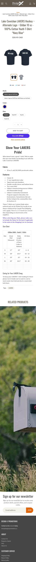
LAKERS (11, 288)
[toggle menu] (2, 3)
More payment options (18, 139)
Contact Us (4, 539)
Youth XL (6, 119)
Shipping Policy (5, 555)
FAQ (2, 543)
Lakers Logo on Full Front (10, 94)
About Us (4, 546)
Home (18, 12)
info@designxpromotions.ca (9, 528)
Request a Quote (6, 541)
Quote (12, 526)
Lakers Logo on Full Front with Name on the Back (17, 98)
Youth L (22, 115)
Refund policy (5, 560)
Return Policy (5, 558)
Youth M (14, 115)
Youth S (6, 115)
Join (29, 510)
